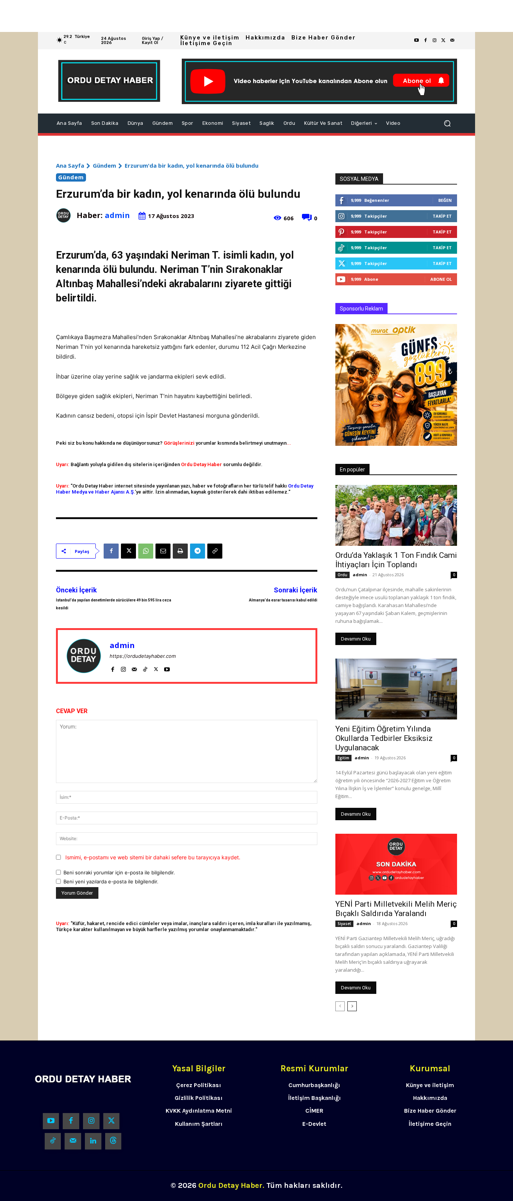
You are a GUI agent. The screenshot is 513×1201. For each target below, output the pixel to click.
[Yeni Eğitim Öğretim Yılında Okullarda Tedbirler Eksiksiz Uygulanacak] (396, 689)
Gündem (104, 165)
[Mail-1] (452, 40)
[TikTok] (145, 668)
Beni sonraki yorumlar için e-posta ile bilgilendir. (119, 872)
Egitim (343, 757)
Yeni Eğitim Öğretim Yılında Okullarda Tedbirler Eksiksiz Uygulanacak (384, 738)
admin (117, 215)
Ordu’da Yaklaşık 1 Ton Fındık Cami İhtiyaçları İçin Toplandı (396, 560)
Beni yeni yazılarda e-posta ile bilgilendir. (110, 881)
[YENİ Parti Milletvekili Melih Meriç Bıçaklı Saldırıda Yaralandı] (396, 864)
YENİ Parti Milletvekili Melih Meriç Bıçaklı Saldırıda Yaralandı (396, 909)
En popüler (352, 469)
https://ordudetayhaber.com (143, 656)
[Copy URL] (214, 551)
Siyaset (344, 923)
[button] (447, 123)
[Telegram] (197, 551)
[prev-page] (340, 1006)
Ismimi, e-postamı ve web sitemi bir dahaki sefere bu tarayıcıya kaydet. (152, 857)
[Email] (162, 551)
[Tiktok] (53, 1141)
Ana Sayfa (70, 165)
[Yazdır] (180, 551)
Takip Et (442, 216)
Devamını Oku (356, 639)
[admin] (66, 215)
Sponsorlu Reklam (361, 309)
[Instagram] (434, 40)
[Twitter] (443, 40)
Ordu (342, 574)
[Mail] (134, 668)
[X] (128, 551)
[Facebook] (425, 40)
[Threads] (113, 1141)
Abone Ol (441, 279)
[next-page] (352, 1006)
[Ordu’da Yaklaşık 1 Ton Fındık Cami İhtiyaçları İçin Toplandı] (396, 515)
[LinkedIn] (93, 1141)
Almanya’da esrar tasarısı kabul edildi (283, 600)
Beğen (445, 200)
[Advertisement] (225, 16)
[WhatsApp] (145, 551)
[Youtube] (416, 40)
